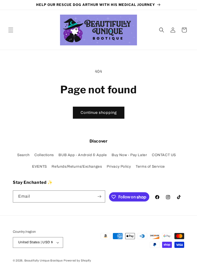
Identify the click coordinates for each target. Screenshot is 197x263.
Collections (44, 155)
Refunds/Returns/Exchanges (77, 166)
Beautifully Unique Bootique (43, 260)
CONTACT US (164, 155)
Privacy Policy (119, 166)
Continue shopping (99, 112)
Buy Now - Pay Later (129, 155)
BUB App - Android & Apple (82, 155)
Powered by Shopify (77, 260)
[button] (10, 30)
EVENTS (39, 166)
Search (23, 155)
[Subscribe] (99, 196)
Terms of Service (150, 166)
